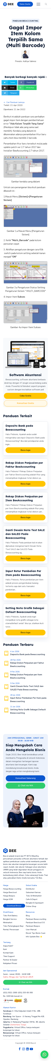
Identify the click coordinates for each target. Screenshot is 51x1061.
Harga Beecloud (10, 892)
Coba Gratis (25, 395)
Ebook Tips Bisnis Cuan (35, 933)
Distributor (30, 889)
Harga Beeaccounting (12, 889)
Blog (28, 915)
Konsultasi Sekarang (26, 778)
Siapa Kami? (8, 946)
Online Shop (31, 906)
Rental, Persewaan (11, 929)
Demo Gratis (25, 4)
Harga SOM (8, 899)
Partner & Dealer (10, 960)
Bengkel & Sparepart (34, 903)
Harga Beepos (9, 896)
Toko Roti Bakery (10, 915)
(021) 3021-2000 (10, 992)
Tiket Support (9, 956)
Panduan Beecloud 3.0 (35, 922)
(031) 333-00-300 (25, 992)
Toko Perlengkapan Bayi (13, 926)
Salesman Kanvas (33, 892)
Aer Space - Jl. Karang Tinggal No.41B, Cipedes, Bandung (23, 1017)
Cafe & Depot (31, 899)
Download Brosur (14, 905)
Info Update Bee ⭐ (34, 936)
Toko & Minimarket (33, 896)
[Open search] (46, 4)
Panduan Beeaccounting (36, 919)
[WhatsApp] (44, 1054)
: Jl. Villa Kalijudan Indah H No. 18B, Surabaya (22, 1012)
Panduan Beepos (33, 926)
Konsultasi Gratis (25, 403)
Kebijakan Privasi (10, 963)
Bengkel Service (10, 919)
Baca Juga (25, 450)
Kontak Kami (8, 953)
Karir (5, 949)
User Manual (31, 929)
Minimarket (7, 922)
